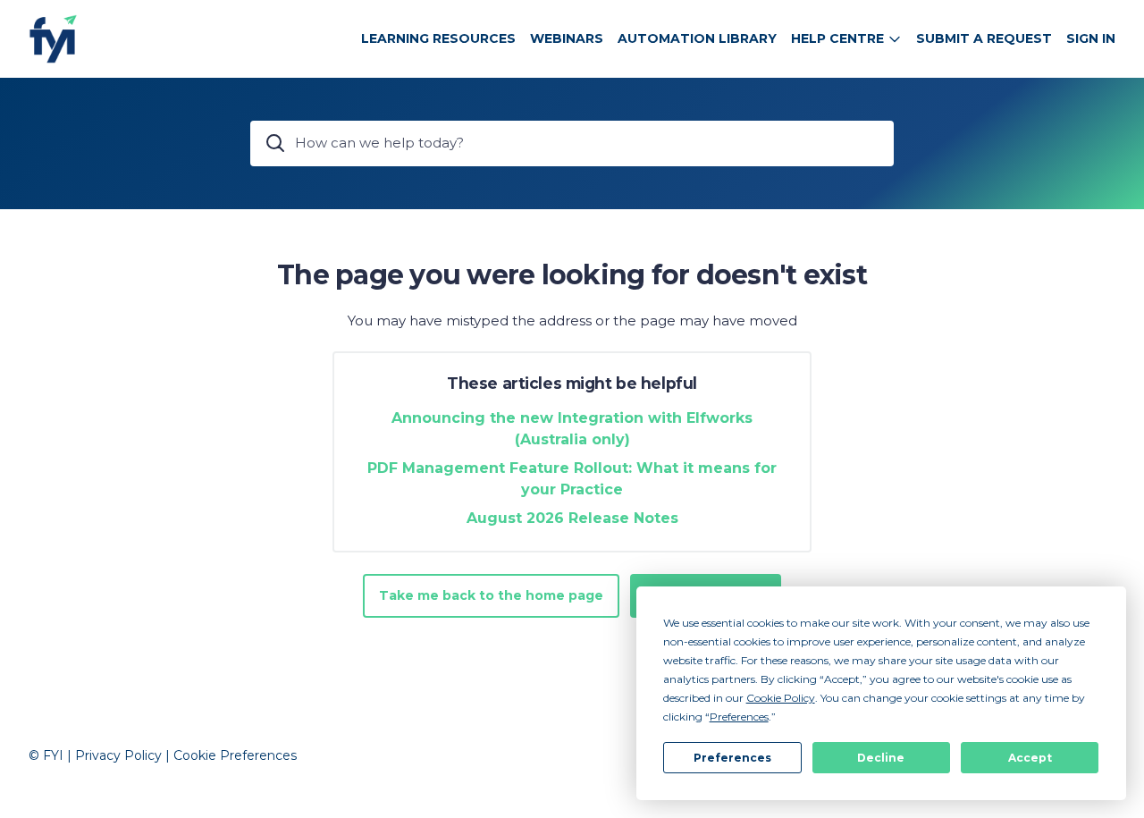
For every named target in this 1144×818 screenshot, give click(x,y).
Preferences (732, 757)
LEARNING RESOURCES (438, 38)
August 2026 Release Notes (572, 518)
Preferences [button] (739, 716)
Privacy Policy (118, 755)
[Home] (53, 38)
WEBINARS (566, 38)
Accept (1030, 757)
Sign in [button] (1090, 38)
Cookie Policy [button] (780, 697)
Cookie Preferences (235, 755)
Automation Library (697, 38)
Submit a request (984, 38)
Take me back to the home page (491, 595)
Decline (880, 757)
